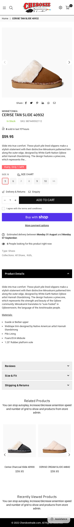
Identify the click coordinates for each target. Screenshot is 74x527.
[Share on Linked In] (43, 103)
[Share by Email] (54, 103)
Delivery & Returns (15, 191)
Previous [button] (5, 62)
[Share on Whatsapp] (48, 103)
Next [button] (69, 62)
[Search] (11, 7)
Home (5, 18)
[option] (37, 62)
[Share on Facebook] (26, 103)
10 (45, 181)
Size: (18, 174)
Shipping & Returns (17, 385)
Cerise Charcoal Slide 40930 (20, 467)
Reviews (10, 366)
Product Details (14, 273)
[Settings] (60, 7)
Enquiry (36, 191)
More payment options (37, 225)
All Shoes (20, 255)
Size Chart (27, 174)
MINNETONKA (9, 111)
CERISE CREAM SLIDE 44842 (54, 467)
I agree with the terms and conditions (24, 208)
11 (54, 181)
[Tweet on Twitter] (31, 103)
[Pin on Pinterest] (37, 103)
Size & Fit (11, 375)
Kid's (29, 255)
